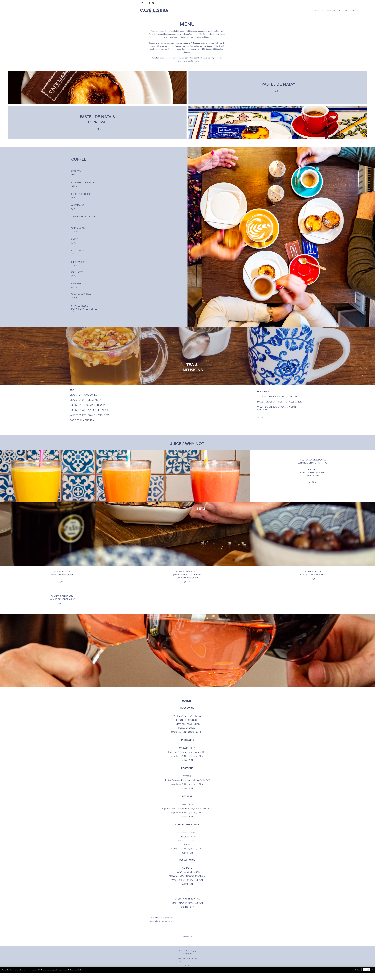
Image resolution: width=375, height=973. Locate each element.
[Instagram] (152, 2)
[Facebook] (149, 2)
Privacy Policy (78, 970)
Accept (366, 970)
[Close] (372, 969)
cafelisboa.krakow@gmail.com (187, 962)
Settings (357, 970)
